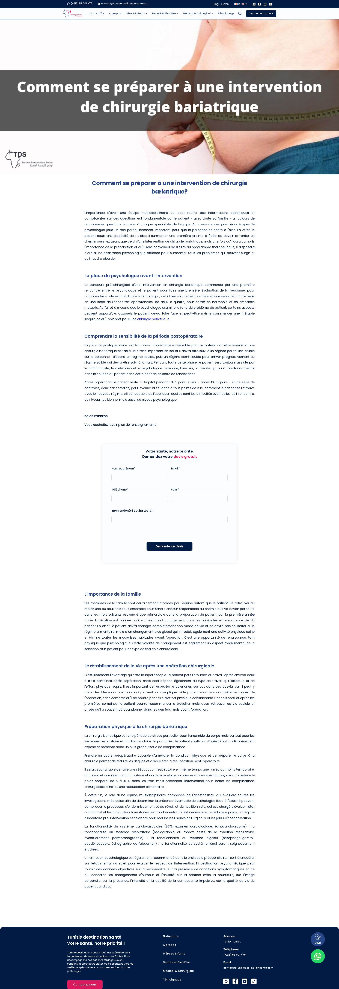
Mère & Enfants (135, 13)
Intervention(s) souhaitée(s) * (133, 511)
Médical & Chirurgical (197, 13)
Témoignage (226, 13)
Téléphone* (119, 490)
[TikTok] (254, 981)
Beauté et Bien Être (176, 962)
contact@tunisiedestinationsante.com (248, 968)
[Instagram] (254, 4)
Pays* (175, 490)
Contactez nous (84, 984)
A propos (115, 13)
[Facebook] (259, 4)
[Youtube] (265, 4)
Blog (216, 4)
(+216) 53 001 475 (234, 954)
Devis (225, 4)
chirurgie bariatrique (153, 319)
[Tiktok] (270, 4)
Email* (175, 468)
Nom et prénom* (123, 468)
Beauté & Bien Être (164, 13)
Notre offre (97, 13)
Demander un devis (261, 13)
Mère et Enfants (174, 953)
